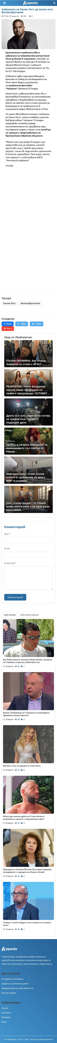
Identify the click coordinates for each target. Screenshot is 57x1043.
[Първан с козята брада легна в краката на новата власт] (28, 901)
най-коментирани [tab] (29, 614)
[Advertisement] (28, 198)
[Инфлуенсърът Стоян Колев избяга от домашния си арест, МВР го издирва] (28, 470)
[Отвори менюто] (4, 3)
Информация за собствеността (17, 988)
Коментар (10, 563)
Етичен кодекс (9, 992)
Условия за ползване (12, 979)
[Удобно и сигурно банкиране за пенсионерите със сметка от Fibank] (28, 441)
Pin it (9, 328)
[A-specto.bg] (30, 3)
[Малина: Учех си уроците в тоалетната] (28, 744)
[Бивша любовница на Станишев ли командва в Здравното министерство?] (28, 691)
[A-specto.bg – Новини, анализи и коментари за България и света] (9, 950)
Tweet (38, 324)
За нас (5, 1008)
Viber (23, 324)
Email (7, 548)
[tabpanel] (28, 777)
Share (8, 324)
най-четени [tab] (10, 614)
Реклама (6, 1017)
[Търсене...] (54, 3)
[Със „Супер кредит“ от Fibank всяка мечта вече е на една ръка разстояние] (28, 499)
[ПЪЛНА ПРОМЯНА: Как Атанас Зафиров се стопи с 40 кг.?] (28, 353)
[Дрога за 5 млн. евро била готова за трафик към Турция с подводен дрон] (28, 412)
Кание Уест (9, 303)
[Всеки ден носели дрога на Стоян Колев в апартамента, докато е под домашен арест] (28, 795)
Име (7, 534)
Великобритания (30, 303)
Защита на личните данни (15, 983)
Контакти (6, 1012)
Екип (4, 1021)
